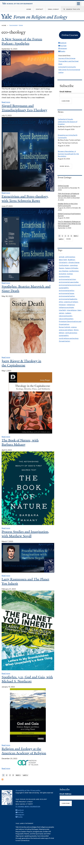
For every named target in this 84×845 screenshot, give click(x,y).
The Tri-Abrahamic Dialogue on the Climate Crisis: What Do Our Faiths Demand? (69, 224)
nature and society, (66, 316)
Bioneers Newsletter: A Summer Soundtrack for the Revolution (68, 153)
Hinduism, (62, 305)
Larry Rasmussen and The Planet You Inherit (25, 581)
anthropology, (70, 257)
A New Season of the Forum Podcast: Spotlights (22, 41)
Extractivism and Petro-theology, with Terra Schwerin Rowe (25, 198)
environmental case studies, (69, 282)
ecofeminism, (74, 271)
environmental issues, (66, 293)
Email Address (65, 92)
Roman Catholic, (65, 327)
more (68, 239)
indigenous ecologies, (66, 307)
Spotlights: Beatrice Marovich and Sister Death (26, 288)
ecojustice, (63, 274)
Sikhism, (62, 333)
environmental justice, (67, 296)
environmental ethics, (66, 291)
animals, (62, 257)
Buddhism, (71, 260)
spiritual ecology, (71, 333)
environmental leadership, (68, 299)
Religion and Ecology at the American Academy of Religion (24, 751)
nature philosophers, (66, 319)
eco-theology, (64, 271)
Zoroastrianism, (64, 341)
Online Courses (63, 186)
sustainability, (64, 335)
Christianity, (63, 262)
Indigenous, (71, 305)
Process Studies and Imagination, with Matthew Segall (25, 534)
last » (25, 775)
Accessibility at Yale (23, 790)
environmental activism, (67, 279)
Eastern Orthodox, (71, 268)
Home (4, 25)
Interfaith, (62, 310)
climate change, (74, 262)
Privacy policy (35, 790)
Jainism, (62, 313)
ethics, (61, 302)
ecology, (70, 274)
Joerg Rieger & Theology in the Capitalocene (21, 363)
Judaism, (68, 313)
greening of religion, (71, 302)
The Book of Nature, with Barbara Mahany (20, 442)
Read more (6, 102)
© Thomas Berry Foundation (28, 806)
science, (74, 327)
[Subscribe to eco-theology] (2, 779)
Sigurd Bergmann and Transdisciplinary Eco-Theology (24, 108)
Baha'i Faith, (63, 260)
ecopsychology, (64, 276)
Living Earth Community (67, 67)
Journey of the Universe (66, 58)
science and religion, (66, 330)
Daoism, (62, 268)
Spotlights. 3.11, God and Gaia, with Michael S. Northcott (27, 679)
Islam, (79, 310)
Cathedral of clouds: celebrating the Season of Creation (67, 121)
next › (18, 775)
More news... (65, 166)
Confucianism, (64, 265)
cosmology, (74, 265)
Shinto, (76, 330)
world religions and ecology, (69, 338)
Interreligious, (72, 310)
